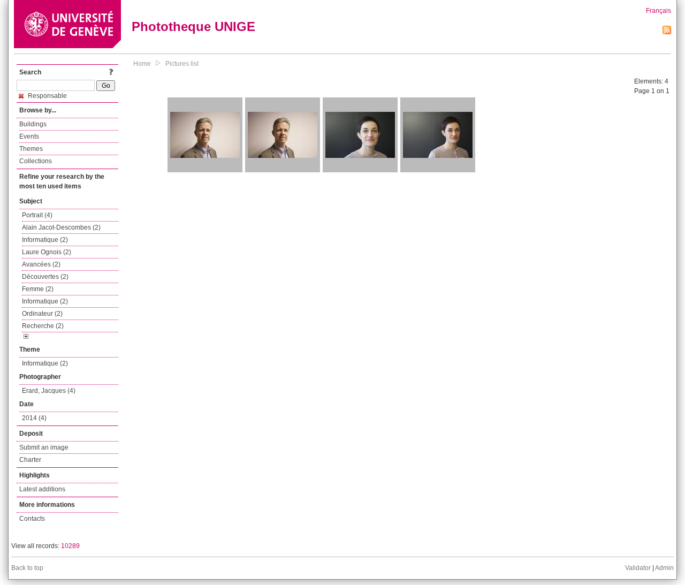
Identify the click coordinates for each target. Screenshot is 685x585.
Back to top (27, 568)
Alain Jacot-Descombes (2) (61, 227)
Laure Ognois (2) (46, 252)
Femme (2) (38, 289)
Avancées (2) (41, 264)
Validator (638, 568)
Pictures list (182, 63)
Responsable (46, 96)
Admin (664, 568)
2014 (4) (34, 418)
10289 (70, 546)
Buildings (33, 124)
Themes (31, 149)
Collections (35, 161)
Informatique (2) (45, 240)
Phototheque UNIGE (193, 26)
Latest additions (42, 489)
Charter (30, 460)
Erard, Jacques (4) (48, 390)
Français (658, 10)
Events (29, 136)
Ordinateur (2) (42, 313)
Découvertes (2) (45, 276)
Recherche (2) (43, 326)
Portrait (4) (37, 215)
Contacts (32, 518)
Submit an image (43, 447)
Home (142, 63)
